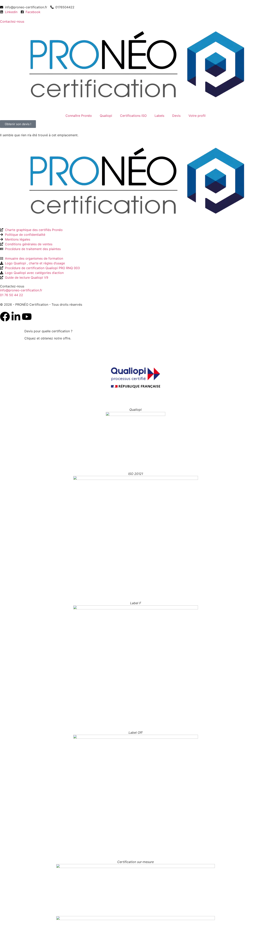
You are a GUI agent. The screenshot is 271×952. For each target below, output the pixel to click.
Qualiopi (106, 116)
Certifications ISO (133, 116)
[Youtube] (27, 317)
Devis (176, 116)
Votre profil (197, 116)
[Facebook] (5, 317)
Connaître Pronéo (78, 116)
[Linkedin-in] (16, 317)
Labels (159, 116)
